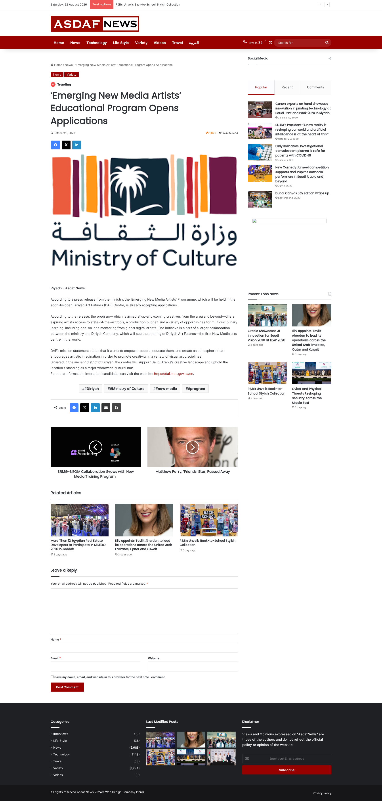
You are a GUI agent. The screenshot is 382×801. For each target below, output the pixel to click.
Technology (96, 42)
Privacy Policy (322, 793)
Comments (315, 87)
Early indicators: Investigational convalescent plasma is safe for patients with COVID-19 (300, 151)
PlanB (140, 792)
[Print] (116, 407)
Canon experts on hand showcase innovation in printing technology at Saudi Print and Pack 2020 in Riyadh (303, 108)
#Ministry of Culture (127, 388)
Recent (287, 87)
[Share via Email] (105, 407)
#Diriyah (91, 388)
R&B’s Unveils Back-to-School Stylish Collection (148, 4)
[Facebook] (55, 145)
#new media (166, 388)
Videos (160, 42)
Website (153, 658)
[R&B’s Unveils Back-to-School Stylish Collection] (209, 520)
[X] (66, 145)
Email (56, 658)
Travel (177, 42)
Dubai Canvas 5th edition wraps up (302, 193)
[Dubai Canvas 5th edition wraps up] (260, 199)
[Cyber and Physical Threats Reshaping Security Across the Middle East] (311, 373)
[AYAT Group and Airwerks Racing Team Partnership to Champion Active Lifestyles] (221, 757)
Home (59, 42)
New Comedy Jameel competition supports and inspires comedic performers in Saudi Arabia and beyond (302, 174)
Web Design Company (120, 792)
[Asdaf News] (95, 24)
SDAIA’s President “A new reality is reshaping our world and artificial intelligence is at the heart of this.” (302, 129)
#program (196, 388)
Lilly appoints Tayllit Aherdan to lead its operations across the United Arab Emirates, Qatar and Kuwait (143, 544)
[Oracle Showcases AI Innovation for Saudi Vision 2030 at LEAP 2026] (267, 315)
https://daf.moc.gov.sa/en (173, 374)
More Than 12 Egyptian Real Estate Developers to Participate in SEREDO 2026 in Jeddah (78, 544)
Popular (261, 87)
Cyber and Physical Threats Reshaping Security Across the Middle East (307, 396)
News (75, 42)
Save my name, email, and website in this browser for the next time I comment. (110, 677)
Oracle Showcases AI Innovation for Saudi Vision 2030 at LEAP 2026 (266, 335)
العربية (194, 42)
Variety (141, 42)
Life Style (121, 42)
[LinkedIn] (76, 145)
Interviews (60, 734)
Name (56, 639)
